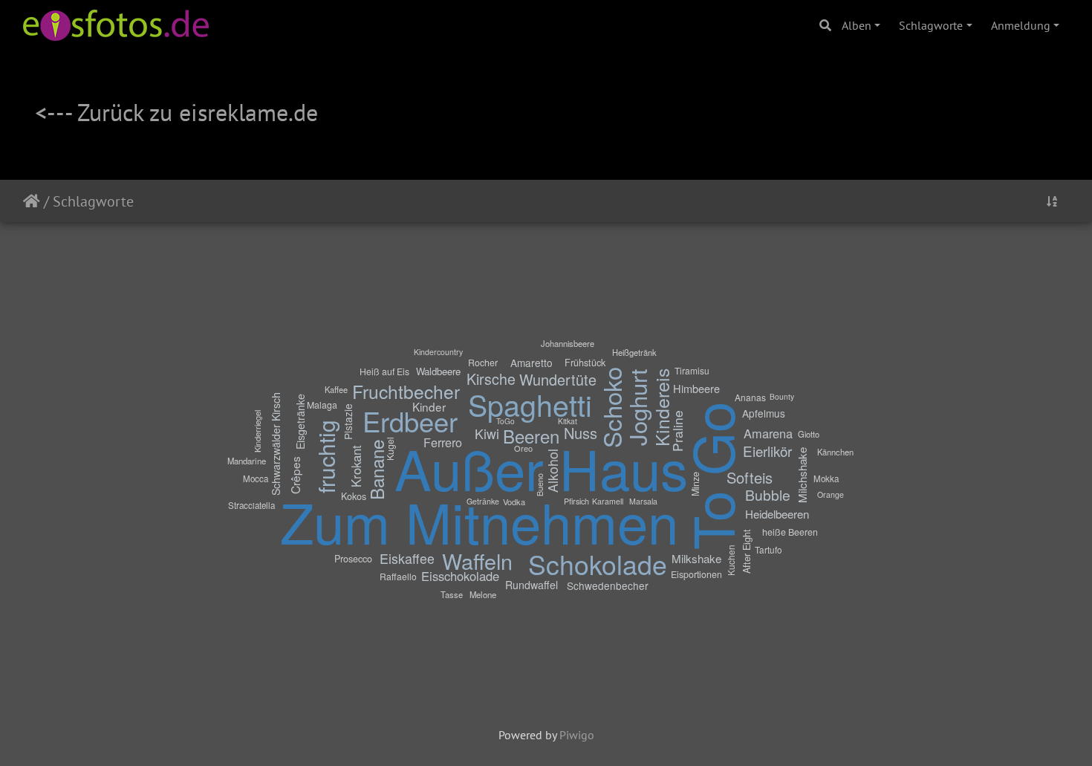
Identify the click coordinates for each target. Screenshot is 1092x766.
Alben (856, 25)
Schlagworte (931, 25)
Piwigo (576, 734)
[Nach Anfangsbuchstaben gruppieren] (1052, 201)
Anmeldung (1020, 25)
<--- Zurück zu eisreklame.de (176, 112)
